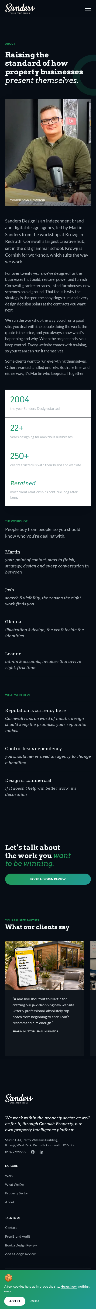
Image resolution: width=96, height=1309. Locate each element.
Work (9, 1176)
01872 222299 (15, 1152)
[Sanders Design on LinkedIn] (41, 1152)
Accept (14, 1301)
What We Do (14, 1184)
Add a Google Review (20, 1254)
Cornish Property (56, 1123)
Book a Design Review (21, 1245)
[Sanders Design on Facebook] (33, 1152)
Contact (11, 1227)
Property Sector (16, 1193)
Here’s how (69, 1286)
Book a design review (48, 879)
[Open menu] (87, 8)
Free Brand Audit (17, 1236)
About (9, 1202)
